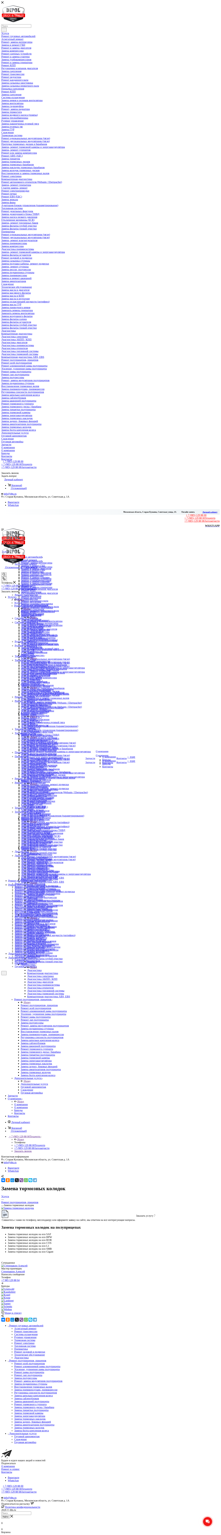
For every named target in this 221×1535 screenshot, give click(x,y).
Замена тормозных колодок (29, 1427)
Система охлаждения (38, 690)
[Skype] (30, 1180)
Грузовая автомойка (25, 1442)
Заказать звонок (23, 1151)
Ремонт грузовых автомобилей (38, 611)
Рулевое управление (38, 719)
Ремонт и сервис (10, 1469)
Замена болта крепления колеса (31, 1430)
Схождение (20, 1439)
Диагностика (34, 970)
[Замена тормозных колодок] (17, 1208)
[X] (17, 1180)
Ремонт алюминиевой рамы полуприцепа (37, 1366)
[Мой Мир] (12, 1180)
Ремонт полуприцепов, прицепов (39, 1005)
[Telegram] (35, 1180)
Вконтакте (13, 502)
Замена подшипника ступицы (30, 1384)
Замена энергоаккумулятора (29, 1416)
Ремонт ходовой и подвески (42, 885)
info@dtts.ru (10, 493)
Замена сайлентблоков (26, 1398)
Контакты (6, 1472)
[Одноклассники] (8, 1180)
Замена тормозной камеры (28, 1413)
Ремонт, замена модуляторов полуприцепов (38, 1381)
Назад (20, 600)
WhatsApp (13, 505)
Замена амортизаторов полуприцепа (34, 1424)
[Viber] (21, 1180)
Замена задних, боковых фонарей (32, 1421)
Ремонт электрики (37, 786)
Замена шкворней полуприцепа (31, 1401)
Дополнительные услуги (34, 1084)
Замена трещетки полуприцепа (31, 1410)
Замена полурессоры (25, 1378)
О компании (21, 1104)
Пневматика (34, 853)
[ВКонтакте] (3, 1180)
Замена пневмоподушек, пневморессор (35, 1389)
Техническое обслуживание (42, 920)
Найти (5, 1517)
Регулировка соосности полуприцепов (35, 1392)
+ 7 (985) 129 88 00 (13, 461)
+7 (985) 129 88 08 (19, 467)
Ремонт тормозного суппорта (30, 1404)
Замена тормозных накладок (30, 1419)
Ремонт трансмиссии (38, 661)
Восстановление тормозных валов (33, 1386)
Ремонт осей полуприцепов (29, 1363)
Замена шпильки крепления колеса (33, 1395)
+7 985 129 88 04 (10, 1280)
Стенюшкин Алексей (13, 1271)
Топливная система (38, 824)
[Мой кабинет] (2, 977)
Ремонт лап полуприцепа (28, 1375)
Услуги (18, 602)
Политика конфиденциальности (22, 1507)
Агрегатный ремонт (38, 620)
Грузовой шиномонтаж (27, 1436)
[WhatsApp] (26, 1180)
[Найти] (4, 30)
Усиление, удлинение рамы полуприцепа (37, 1369)
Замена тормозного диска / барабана (34, 1407)
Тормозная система (37, 739)
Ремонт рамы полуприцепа (29, 1372)
